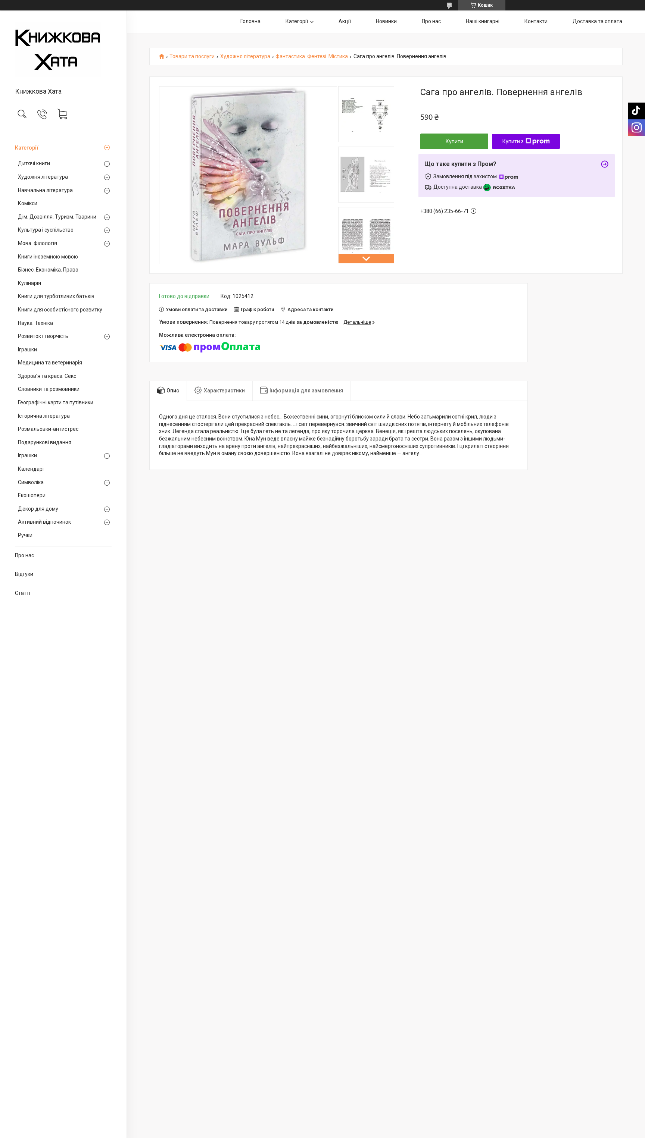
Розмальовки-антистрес (48, 429)
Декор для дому (38, 509)
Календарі (31, 469)
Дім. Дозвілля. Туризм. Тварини (57, 217)
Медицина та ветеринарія (50, 363)
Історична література (44, 416)
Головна (250, 21)
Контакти (536, 21)
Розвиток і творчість (43, 336)
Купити (454, 141)
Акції (345, 21)
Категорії (26, 148)
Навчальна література (45, 190)
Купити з (513, 141)
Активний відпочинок (44, 522)
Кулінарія (29, 283)
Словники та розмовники (49, 389)
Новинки (386, 21)
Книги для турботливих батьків (56, 296)
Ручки (25, 535)
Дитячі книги (34, 163)
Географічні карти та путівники (55, 402)
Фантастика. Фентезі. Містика (311, 56)
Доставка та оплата (597, 21)
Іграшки (27, 349)
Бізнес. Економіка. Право (48, 270)
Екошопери (32, 495)
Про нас (24, 555)
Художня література (43, 177)
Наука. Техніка (35, 323)
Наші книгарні (482, 21)
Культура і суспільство (46, 230)
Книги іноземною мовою (48, 257)
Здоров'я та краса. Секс (47, 376)
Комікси (27, 203)
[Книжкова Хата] (63, 49)
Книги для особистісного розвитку (60, 310)
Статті (22, 593)
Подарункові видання (44, 442)
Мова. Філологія (37, 243)
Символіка (31, 482)
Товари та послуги (192, 56)
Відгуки (24, 574)
